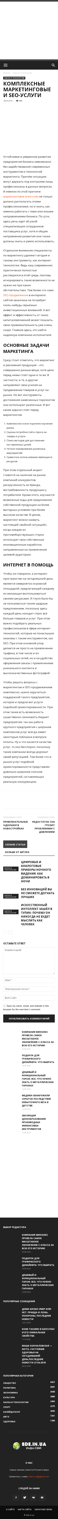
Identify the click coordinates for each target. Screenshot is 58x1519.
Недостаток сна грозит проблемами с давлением (43, 826)
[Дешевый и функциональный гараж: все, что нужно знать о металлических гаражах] (11, 1076)
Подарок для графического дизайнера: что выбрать (38, 1059)
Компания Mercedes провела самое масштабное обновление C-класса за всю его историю (38, 1038)
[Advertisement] (29, 30)
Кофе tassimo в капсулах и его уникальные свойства (38, 1332)
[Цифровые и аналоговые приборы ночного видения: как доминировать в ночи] (11, 865)
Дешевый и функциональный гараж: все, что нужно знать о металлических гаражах (38, 1078)
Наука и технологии (22, 73)
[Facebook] (16, 1497)
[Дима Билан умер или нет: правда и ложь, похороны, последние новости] (11, 1312)
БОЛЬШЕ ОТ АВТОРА (17, 852)
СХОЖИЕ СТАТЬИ (15, 844)
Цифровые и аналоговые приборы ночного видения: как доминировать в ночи (36, 871)
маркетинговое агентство (21, 196)
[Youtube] (42, 1497)
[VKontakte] (33, 1497)
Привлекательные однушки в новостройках (15, 825)
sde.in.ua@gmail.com (38, 1476)
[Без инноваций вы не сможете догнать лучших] (11, 893)
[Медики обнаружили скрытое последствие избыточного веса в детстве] (11, 1099)
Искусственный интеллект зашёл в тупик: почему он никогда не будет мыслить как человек (36, 914)
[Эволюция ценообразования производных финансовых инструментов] (11, 1119)
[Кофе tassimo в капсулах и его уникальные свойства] (11, 1333)
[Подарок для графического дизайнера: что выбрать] (11, 1059)
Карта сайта (24, 1509)
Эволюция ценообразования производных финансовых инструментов (34, 1122)
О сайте (10, 1509)
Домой (6, 73)
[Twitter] (24, 1497)
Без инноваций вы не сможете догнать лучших (37, 893)
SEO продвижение (15, 295)
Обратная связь (43, 1509)
